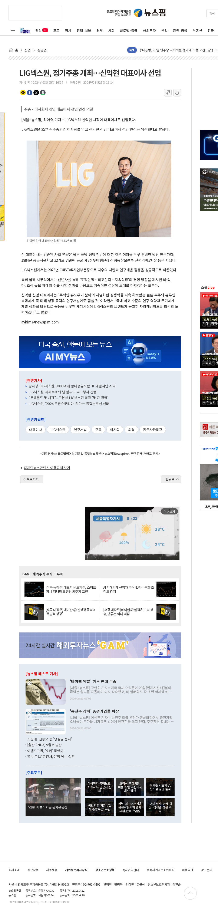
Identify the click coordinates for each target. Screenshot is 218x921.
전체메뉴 (13, 30)
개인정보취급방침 (76, 870)
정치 (68, 30)
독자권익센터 (130, 870)
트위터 (36, 92)
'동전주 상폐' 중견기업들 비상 (94, 711)
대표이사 (35, 429)
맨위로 (169, 479)
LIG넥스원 (57, 429)
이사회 (115, 429)
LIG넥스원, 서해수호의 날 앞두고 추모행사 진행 (62, 391)
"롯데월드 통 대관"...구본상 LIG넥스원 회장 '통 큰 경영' (68, 397)
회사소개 (14, 870)
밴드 (43, 92)
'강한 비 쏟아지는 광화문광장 (47, 807)
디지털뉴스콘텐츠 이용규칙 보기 (47, 467)
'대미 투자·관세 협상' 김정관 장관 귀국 (160, 807)
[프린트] (177, 92)
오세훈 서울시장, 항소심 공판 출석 (160, 787)
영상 (38, 30)
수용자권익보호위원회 (160, 870)
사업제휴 (51, 870)
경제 (99, 30)
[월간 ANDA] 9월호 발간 (44, 744)
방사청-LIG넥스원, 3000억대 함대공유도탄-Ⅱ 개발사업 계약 (72, 386)
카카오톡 (23, 92)
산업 (164, 30)
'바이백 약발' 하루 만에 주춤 (93, 681)
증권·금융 (180, 30)
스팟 (208, 287)
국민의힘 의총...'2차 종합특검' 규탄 (99, 807)
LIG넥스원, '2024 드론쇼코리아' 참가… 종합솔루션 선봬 (69, 403)
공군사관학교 (152, 429)
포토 (56, 30)
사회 (111, 30)
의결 (131, 429)
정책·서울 (84, 30)
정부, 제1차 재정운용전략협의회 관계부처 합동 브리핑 (130, 807)
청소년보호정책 (105, 870)
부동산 (197, 30)
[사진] (46, 691)
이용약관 (187, 870)
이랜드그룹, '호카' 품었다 (45, 750)
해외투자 (149, 30)
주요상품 (33, 870)
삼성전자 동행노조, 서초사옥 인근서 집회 (99, 787)
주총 (98, 429)
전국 (211, 30)
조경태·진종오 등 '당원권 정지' (49, 739)
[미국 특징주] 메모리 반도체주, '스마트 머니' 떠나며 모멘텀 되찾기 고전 (71, 589)
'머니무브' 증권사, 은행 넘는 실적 (51, 756)
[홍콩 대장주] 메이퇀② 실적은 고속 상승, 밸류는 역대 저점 (128, 612)
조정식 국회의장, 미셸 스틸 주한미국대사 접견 (130, 787)
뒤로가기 (33, 479)
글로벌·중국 (129, 30)
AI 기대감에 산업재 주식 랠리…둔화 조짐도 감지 (128, 589)
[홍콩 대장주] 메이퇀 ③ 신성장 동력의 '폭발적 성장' (71, 612)
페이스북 (29, 92)
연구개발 (80, 429)
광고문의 (206, 870)
